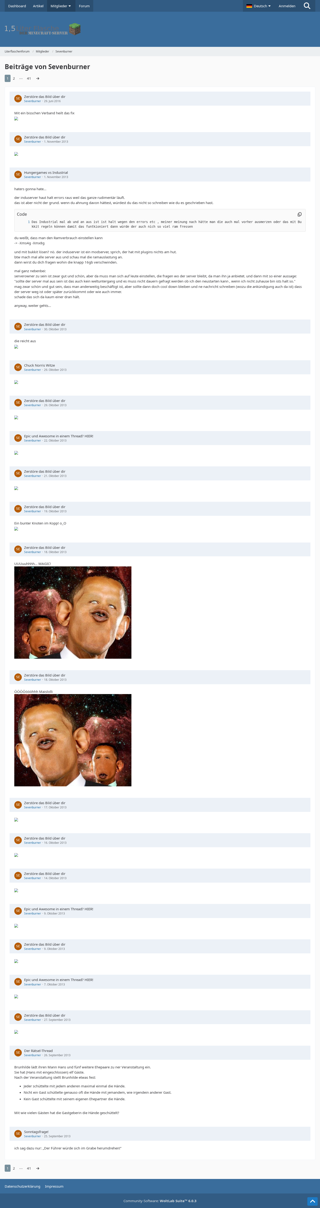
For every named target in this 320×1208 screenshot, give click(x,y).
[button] (259, 6)
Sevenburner (32, 101)
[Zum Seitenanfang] (312, 1201)
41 (29, 78)
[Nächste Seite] (37, 78)
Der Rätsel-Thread (38, 1050)
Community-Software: (160, 1200)
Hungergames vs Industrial (46, 172)
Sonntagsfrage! (36, 1131)
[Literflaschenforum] (160, 29)
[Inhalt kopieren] (299, 214)
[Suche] (307, 6)
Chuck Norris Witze (39, 365)
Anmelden (287, 6)
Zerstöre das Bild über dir (44, 96)
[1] (24, 221)
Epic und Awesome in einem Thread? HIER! (58, 436)
